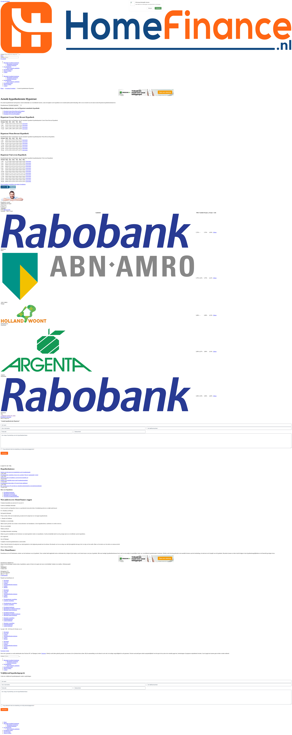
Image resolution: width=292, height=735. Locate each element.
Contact (5, 72)
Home (5, 722)
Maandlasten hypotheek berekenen (12, 608)
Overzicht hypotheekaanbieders (11, 496)
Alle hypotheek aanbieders (13, 68)
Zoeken (2, 54)
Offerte (214, 232)
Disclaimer (6, 580)
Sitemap (6, 587)
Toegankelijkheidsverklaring (10, 584)
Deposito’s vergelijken (9, 618)
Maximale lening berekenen (10, 610)
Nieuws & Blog (7, 71)
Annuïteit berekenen (11, 65)
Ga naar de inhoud (5, 1)
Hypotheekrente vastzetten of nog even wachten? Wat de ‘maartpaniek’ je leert (19, 475)
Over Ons (6, 582)
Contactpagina (4, 575)
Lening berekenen (8, 620)
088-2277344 (7, 209)
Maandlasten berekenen (12, 64)
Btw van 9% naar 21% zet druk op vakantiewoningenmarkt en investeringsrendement (21, 485)
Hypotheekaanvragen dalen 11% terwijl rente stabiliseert (14, 483)
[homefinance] (146, 52)
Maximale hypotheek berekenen (11, 62)
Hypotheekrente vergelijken (10, 599)
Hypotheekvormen (8, 69)
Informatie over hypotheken (10, 495)
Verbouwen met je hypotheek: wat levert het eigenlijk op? (14, 477)
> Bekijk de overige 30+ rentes (8, 415)
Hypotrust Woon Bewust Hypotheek (12, 112)
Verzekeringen (7, 731)
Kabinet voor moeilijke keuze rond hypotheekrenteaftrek (14, 480)
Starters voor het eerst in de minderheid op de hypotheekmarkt (15, 472)
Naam (2, 205)
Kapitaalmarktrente (8, 619)
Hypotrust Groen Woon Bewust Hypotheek (14, 111)
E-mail (2, 206)
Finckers (43, 653)
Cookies (6, 583)
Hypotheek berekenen (9, 492)
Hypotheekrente (7, 66)
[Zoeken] (19, 54)
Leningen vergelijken (9, 600)
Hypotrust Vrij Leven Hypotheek (12, 114)
